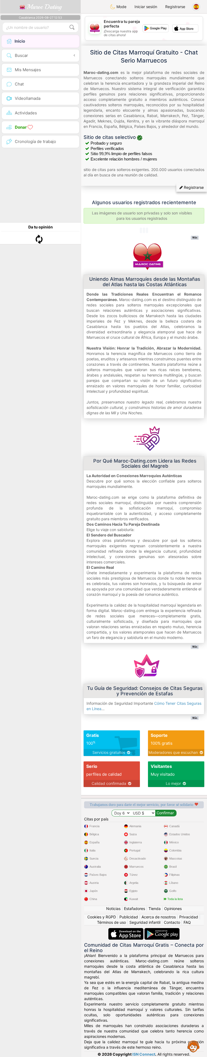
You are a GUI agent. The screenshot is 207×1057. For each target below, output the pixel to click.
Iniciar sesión (145, 6)
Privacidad (188, 917)
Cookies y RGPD (101, 917)
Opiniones (173, 908)
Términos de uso (111, 922)
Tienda (155, 908)
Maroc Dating (43, 7)
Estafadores (134, 908)
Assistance (194, 1046)
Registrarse (175, 6)
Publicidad (128, 917)
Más (194, 237)
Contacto (172, 922)
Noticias (113, 908)
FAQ (187, 922)
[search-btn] (72, 27)
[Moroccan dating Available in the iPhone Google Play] (162, 930)
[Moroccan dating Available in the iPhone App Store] (126, 930)
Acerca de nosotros (159, 917)
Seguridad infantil (144, 922)
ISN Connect (143, 1054)
